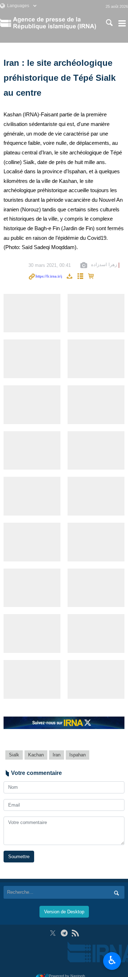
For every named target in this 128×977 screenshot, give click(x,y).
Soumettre (19, 856)
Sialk (14, 754)
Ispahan (77, 754)
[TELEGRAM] (64, 933)
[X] (53, 933)
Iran (56, 754)
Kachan (36, 754)
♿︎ (112, 960)
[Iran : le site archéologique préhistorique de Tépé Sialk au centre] (32, 313)
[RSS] (75, 933)
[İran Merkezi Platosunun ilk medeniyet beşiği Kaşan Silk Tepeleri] (32, 404)
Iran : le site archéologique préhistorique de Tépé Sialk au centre (60, 77)
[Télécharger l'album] (69, 276)
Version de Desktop (64, 911)
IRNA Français (54, 23)
